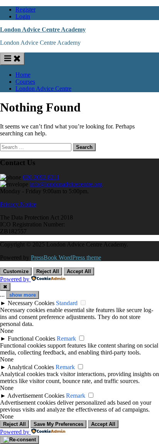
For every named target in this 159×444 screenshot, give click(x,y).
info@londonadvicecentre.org (66, 184)
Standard (67, 303)
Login (22, 16)
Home (22, 74)
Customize (16, 271)
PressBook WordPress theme (66, 257)
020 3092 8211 (41, 177)
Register (25, 9)
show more (22, 295)
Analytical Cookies (30, 367)
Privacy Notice (18, 204)
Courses (25, 81)
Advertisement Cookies (35, 395)
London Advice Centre (43, 88)
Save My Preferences (58, 424)
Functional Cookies (31, 338)
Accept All (79, 271)
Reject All (47, 271)
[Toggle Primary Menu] (12, 58)
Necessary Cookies (31, 303)
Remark (66, 338)
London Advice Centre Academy (43, 29)
